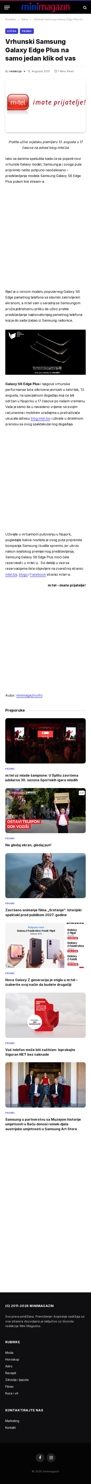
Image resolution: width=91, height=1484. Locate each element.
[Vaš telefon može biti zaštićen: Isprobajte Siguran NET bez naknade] (45, 1015)
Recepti (10, 1373)
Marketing (12, 1421)
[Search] (84, 7)
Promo (27, 31)
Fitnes (9, 1386)
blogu (23, 575)
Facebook (38, 575)
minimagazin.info (29, 695)
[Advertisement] (45, 237)
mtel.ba (11, 575)
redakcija (15, 71)
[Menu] (7, 7)
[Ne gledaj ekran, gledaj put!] (45, 810)
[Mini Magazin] (46, 7)
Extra (11, 31)
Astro (8, 1366)
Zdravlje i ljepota (17, 1380)
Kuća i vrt (11, 1393)
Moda (9, 1352)
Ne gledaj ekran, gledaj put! (28, 845)
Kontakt (10, 1427)
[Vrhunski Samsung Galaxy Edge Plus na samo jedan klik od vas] (45, 106)
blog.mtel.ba (40, 418)
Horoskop (12, 1359)
